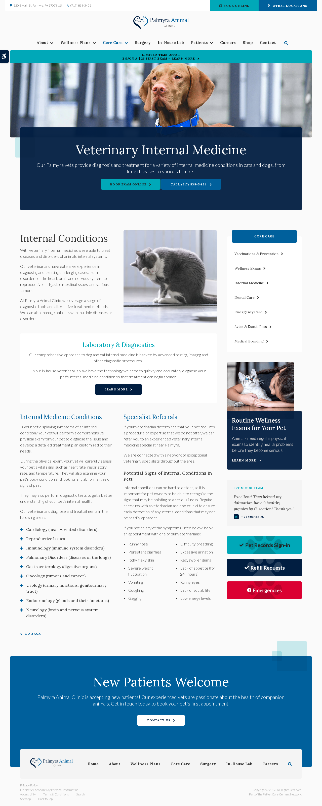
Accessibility (28, 794)
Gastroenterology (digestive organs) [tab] (61, 566)
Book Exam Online (128, 184)
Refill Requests (268, 568)
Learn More (116, 389)
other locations (290, 6)
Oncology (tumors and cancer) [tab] (56, 575)
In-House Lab (171, 42)
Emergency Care (248, 312)
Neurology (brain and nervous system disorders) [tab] (62, 612)
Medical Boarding (249, 341)
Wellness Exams (247, 268)
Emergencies (267, 590)
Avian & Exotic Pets (250, 326)
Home (93, 764)
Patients (199, 42)
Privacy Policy (29, 785)
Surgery (143, 42)
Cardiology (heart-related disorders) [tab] (61, 529)
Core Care (113, 42)
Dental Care (244, 297)
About (42, 42)
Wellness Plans (75, 42)
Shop (248, 42)
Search (80, 794)
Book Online (236, 6)
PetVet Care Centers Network (282, 794)
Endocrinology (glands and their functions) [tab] (67, 600)
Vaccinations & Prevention (256, 253)
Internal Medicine (249, 283)
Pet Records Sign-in (267, 545)
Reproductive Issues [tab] (45, 538)
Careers (228, 42)
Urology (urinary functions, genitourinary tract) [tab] (66, 588)
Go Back (33, 633)
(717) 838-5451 (80, 5)
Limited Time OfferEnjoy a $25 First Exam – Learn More (159, 56)
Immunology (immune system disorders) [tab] (65, 547)
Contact (268, 42)
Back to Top (45, 799)
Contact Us (159, 720)
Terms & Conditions (56, 794)
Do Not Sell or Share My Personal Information (49, 790)
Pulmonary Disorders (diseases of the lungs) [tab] (68, 557)
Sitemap (25, 799)
